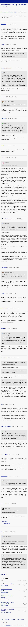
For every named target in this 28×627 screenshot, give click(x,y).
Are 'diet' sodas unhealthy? (7, 583)
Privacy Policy (4, 622)
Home (2, 619)
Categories (7, 619)
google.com (4, 521)
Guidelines (13, 619)
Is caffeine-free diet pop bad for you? (13, 4)
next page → (3, 574)
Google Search (6, 523)
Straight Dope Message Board (7, 1)
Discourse (8, 625)
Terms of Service (20, 619)
